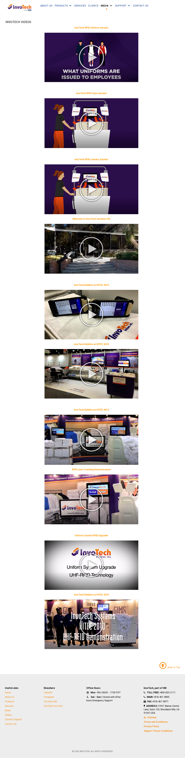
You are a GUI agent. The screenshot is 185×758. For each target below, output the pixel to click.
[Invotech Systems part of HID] (18, 7)
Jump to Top (173, 667)
